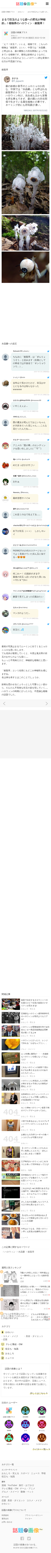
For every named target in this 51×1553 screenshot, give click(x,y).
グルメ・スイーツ (28, 1049)
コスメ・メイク (10, 1336)
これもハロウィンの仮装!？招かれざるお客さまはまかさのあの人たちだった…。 (34, 1070)
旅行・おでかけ (26, 1485)
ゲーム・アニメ (27, 1488)
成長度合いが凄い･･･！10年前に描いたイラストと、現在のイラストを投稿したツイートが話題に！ (35, 1289)
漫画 (4, 1485)
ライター (28, 1518)
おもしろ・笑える (28, 1009)
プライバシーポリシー (34, 1515)
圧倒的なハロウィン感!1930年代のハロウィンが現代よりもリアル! (35, 1016)
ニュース (24, 1224)
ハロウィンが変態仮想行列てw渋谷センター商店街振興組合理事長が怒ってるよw (35, 1030)
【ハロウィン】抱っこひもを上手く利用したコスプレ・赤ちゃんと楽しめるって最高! (34, 1151)
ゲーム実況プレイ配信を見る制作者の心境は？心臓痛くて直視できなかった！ (34, 1303)
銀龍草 (31, 1252)
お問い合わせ (7, 1522)
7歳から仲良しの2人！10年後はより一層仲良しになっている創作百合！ (35, 1275)
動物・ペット (27, 1491)
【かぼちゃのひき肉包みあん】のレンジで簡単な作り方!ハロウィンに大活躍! (34, 1218)
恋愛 (22, 1281)
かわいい (24, 1143)
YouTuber (12, 1485)
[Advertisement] (25, 313)
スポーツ (25, 1473)
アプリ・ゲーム (26, 1309)
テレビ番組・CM (14, 1344)
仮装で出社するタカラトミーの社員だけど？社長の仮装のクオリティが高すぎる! (34, 1003)
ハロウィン (9, 1252)
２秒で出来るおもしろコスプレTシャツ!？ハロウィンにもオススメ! (35, 1124)
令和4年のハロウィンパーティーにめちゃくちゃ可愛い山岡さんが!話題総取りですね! (35, 1097)
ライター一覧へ (40, 1449)
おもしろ (9, 1353)
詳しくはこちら (37, 1393)
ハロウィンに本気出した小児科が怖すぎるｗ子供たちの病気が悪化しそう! (34, 1083)
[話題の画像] (25, 4)
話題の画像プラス (19, 32)
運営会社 (5, 1518)
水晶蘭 (21, 1252)
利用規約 (5, 1515)
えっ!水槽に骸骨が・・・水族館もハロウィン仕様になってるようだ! (34, 1057)
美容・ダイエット (34, 1336)
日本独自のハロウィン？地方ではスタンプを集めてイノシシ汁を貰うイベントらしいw (34, 1178)
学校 (43, 1473)
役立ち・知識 (26, 1170)
